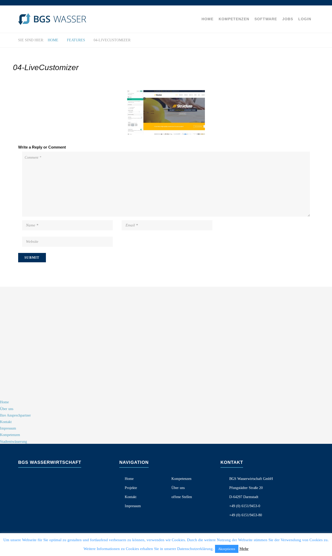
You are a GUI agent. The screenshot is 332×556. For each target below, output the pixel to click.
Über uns (178, 488)
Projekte (131, 488)
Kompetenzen (234, 19)
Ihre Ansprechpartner (15, 415)
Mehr (244, 549)
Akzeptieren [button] (226, 549)
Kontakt (130, 497)
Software (265, 19)
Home (207, 19)
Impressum (133, 506)
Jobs (287, 19)
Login (304, 19)
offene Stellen (181, 497)
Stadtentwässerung (13, 442)
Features (76, 40)
